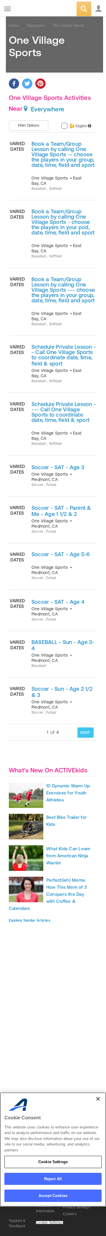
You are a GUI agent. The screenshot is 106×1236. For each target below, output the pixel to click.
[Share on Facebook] (14, 83)
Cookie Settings (53, 1162)
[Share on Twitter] (27, 83)
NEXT (85, 732)
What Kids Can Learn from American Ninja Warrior (68, 855)
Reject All (53, 1179)
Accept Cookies (53, 1195)
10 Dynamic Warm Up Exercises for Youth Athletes (68, 792)
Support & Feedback (17, 1223)
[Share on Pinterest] (40, 83)
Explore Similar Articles (29, 920)
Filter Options (28, 125)
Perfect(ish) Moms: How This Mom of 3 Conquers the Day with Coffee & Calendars (48, 894)
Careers (70, 1214)
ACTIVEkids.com (34, 9)
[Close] (98, 1098)
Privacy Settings (76, 1207)
